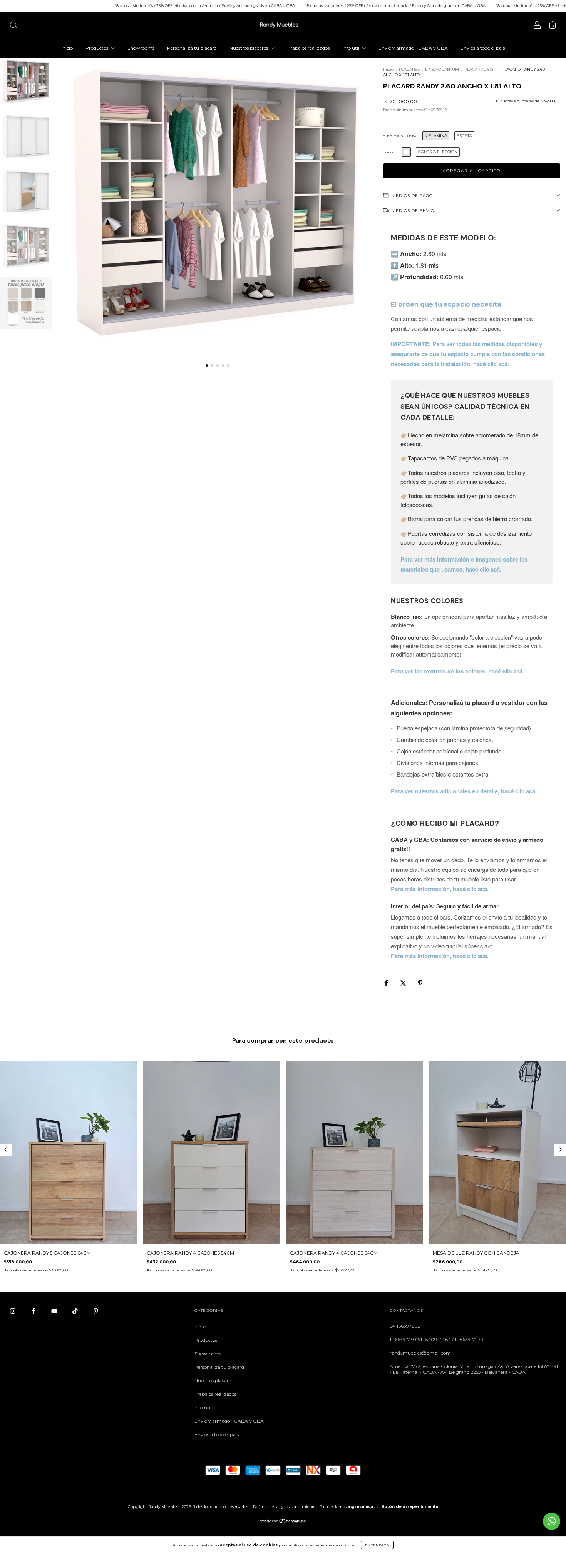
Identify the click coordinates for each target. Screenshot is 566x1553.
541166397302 (405, 1326)
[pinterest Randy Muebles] (96, 1311)
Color (389, 152)
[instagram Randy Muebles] (13, 1311)
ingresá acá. (361, 1506)
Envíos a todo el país (483, 48)
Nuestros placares (249, 48)
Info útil (351, 48)
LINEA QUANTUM (442, 69)
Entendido (377, 1545)
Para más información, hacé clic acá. (440, 889)
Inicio (67, 48)
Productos (97, 48)
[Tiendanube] (283, 1522)
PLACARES (410, 69)
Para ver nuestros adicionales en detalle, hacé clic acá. (464, 791)
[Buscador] (13, 26)
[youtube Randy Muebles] (54, 1311)
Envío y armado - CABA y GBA (413, 48)
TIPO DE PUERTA (400, 136)
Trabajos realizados (309, 48)
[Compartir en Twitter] (403, 983)
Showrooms (140, 48)
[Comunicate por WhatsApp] (551, 1521)
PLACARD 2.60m (480, 69)
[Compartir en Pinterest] (420, 983)
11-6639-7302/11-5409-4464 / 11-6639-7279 (436, 1339)
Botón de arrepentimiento (410, 1506)
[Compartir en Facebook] (386, 983)
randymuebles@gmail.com (420, 1353)
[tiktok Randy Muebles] (75, 1311)
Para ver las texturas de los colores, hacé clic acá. (457, 671)
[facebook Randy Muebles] (34, 1311)
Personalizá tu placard (192, 48)
